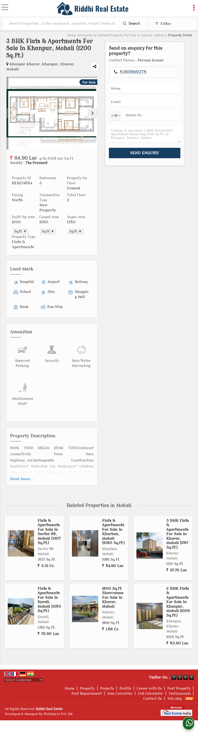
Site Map (174, 698)
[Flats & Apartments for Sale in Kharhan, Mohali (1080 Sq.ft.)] (85, 543)
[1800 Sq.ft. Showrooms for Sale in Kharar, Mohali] (85, 609)
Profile (125, 688)
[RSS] (189, 698)
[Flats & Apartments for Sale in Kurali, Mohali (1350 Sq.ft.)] (21, 611)
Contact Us (152, 698)
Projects (107, 688)
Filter (165, 24)
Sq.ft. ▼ (20, 231)
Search (133, 23)
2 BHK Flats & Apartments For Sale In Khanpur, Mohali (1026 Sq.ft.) (178, 602)
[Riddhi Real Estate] (92, 8)
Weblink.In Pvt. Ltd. (58, 714)
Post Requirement (86, 693)
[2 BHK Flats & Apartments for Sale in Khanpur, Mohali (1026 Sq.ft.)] (149, 616)
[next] (92, 113)
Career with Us (149, 688)
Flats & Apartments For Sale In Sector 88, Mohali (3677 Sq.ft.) (49, 531)
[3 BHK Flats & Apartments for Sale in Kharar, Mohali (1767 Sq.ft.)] (149, 545)
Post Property (179, 688)
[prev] (11, 113)
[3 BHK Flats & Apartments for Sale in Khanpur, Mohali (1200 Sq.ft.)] (52, 113)
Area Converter (119, 693)
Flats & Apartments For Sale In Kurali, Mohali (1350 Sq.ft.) (49, 599)
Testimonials (180, 693)
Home (71, 35)
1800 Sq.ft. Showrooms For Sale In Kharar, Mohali (112, 597)
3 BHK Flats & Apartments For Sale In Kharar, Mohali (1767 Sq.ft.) (177, 534)
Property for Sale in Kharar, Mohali (136, 35)
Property (87, 688)
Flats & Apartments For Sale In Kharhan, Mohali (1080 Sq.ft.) (113, 531)
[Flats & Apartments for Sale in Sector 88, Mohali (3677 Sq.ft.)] (21, 543)
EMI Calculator (150, 693)
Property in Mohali (93, 35)
